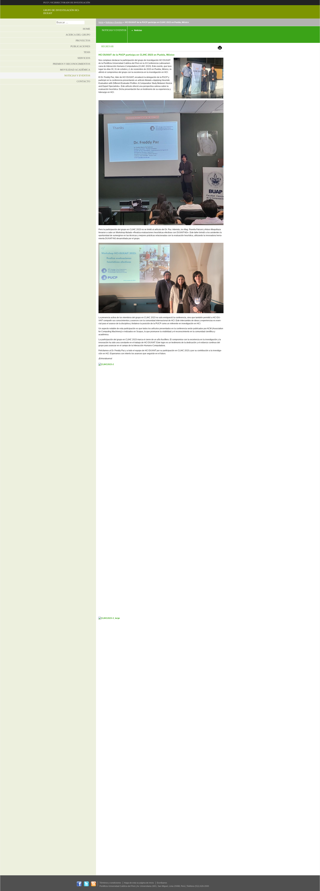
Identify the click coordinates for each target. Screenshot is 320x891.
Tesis (87, 52)
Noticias (138, 30)
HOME (86, 29)
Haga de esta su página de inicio (139, 883)
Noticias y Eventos (114, 22)
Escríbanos (162, 883)
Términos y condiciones (110, 883)
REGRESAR (107, 46)
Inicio (100, 22)
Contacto (83, 81)
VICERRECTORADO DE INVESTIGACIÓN (70, 2)
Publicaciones (80, 46)
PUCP (46, 2)
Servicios (84, 58)
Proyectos (83, 40)
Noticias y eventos (77, 75)
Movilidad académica (75, 69)
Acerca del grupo (78, 34)
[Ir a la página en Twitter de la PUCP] (86, 884)
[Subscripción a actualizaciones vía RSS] (93, 884)
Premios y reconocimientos (71, 64)
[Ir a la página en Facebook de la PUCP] (79, 884)
